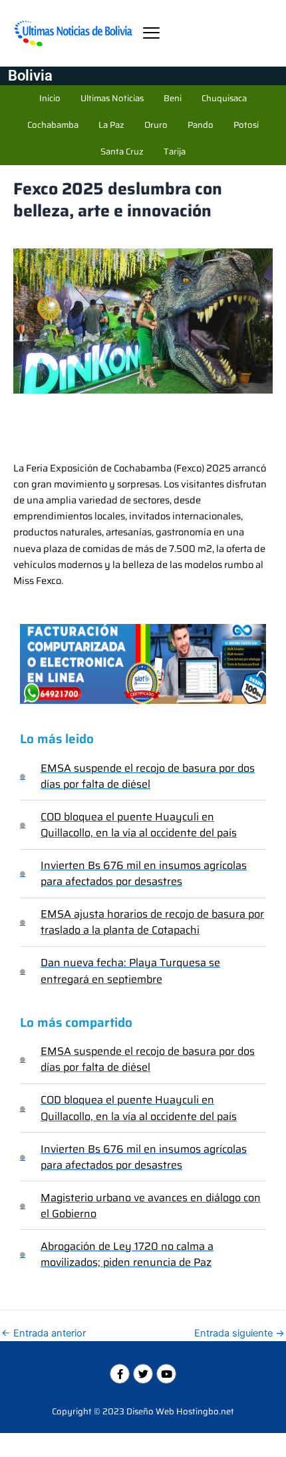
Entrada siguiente (239, 1333)
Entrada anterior (43, 1333)
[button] (151, 33)
